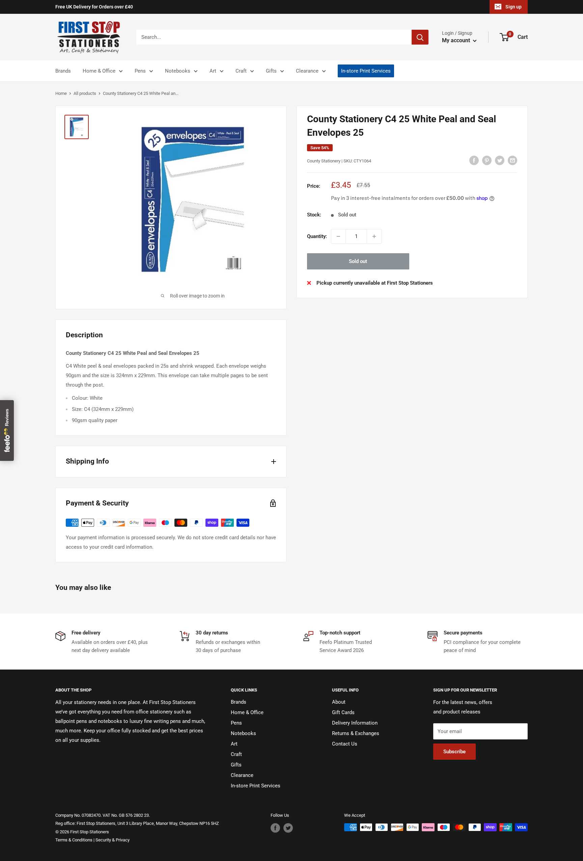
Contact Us (344, 744)
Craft (241, 71)
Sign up (513, 6)
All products (85, 93)
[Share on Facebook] (474, 160)
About (338, 702)
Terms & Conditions (73, 839)
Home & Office (99, 71)
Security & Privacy (112, 839)
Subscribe (454, 752)
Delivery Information (355, 723)
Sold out (358, 261)
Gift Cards (343, 712)
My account (456, 40)
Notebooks (177, 71)
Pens (140, 71)
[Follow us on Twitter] (288, 828)
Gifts (271, 71)
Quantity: (317, 236)
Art (213, 71)
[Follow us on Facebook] (275, 828)
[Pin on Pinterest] (487, 160)
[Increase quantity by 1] (374, 236)
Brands (63, 71)
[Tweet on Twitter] (499, 160)
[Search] (420, 37)
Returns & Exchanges (355, 733)
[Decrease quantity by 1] (338, 236)
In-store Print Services (366, 71)
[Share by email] (512, 160)
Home (61, 93)
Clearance (307, 71)
